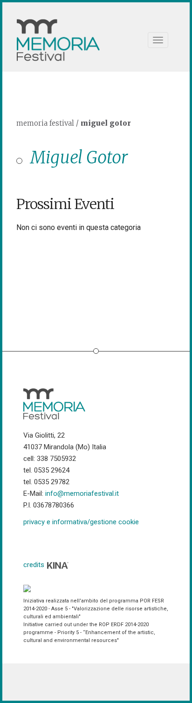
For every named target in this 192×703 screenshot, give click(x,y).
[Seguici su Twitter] (54, 542)
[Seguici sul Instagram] (102, 542)
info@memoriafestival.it (82, 493)
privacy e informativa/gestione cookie (81, 522)
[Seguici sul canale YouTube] (78, 542)
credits (34, 565)
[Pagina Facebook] (30, 542)
